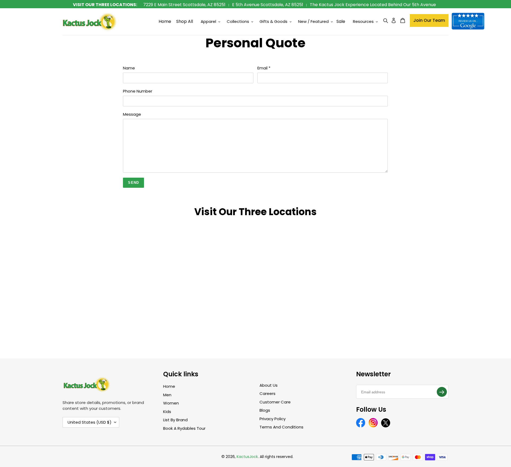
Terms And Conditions (281, 427)
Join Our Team (429, 20)
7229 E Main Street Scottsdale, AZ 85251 (184, 5)
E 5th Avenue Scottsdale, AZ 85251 (267, 5)
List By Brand (175, 420)
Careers (267, 393)
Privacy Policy (272, 419)
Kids (167, 411)
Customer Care (275, 402)
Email (263, 68)
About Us (268, 385)
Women (171, 403)
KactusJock (247, 456)
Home (169, 386)
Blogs (264, 410)
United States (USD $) (90, 422)
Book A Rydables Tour (184, 428)
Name (129, 68)
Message (132, 114)
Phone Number (137, 91)
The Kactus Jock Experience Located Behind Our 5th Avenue (373, 5)
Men (167, 395)
